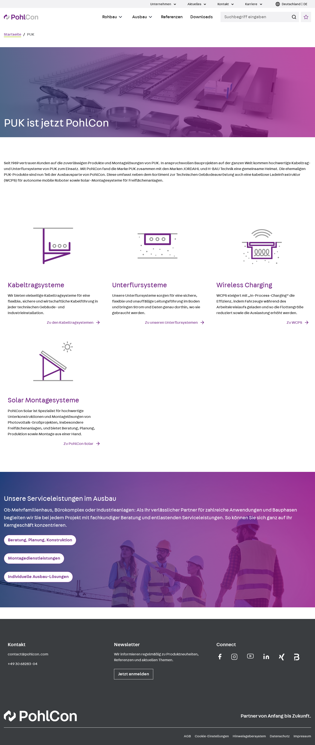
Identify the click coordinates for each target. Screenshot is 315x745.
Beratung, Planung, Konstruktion (40, 540)
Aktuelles (195, 4)
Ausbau (139, 17)
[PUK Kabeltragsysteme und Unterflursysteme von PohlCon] (40, 717)
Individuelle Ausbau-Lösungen (38, 577)
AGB (187, 736)
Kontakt (224, 4)
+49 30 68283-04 (23, 664)
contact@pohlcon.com (28, 654)
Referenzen (172, 17)
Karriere (251, 4)
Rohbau (109, 17)
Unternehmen (161, 4)
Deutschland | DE (294, 4)
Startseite (12, 34)
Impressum (302, 736)
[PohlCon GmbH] (220, 656)
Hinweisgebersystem (249, 736)
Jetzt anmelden (133, 674)
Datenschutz (280, 736)
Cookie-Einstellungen (212, 736)
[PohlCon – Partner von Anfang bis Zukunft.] (21, 17)
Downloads (201, 17)
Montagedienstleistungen (34, 558)
